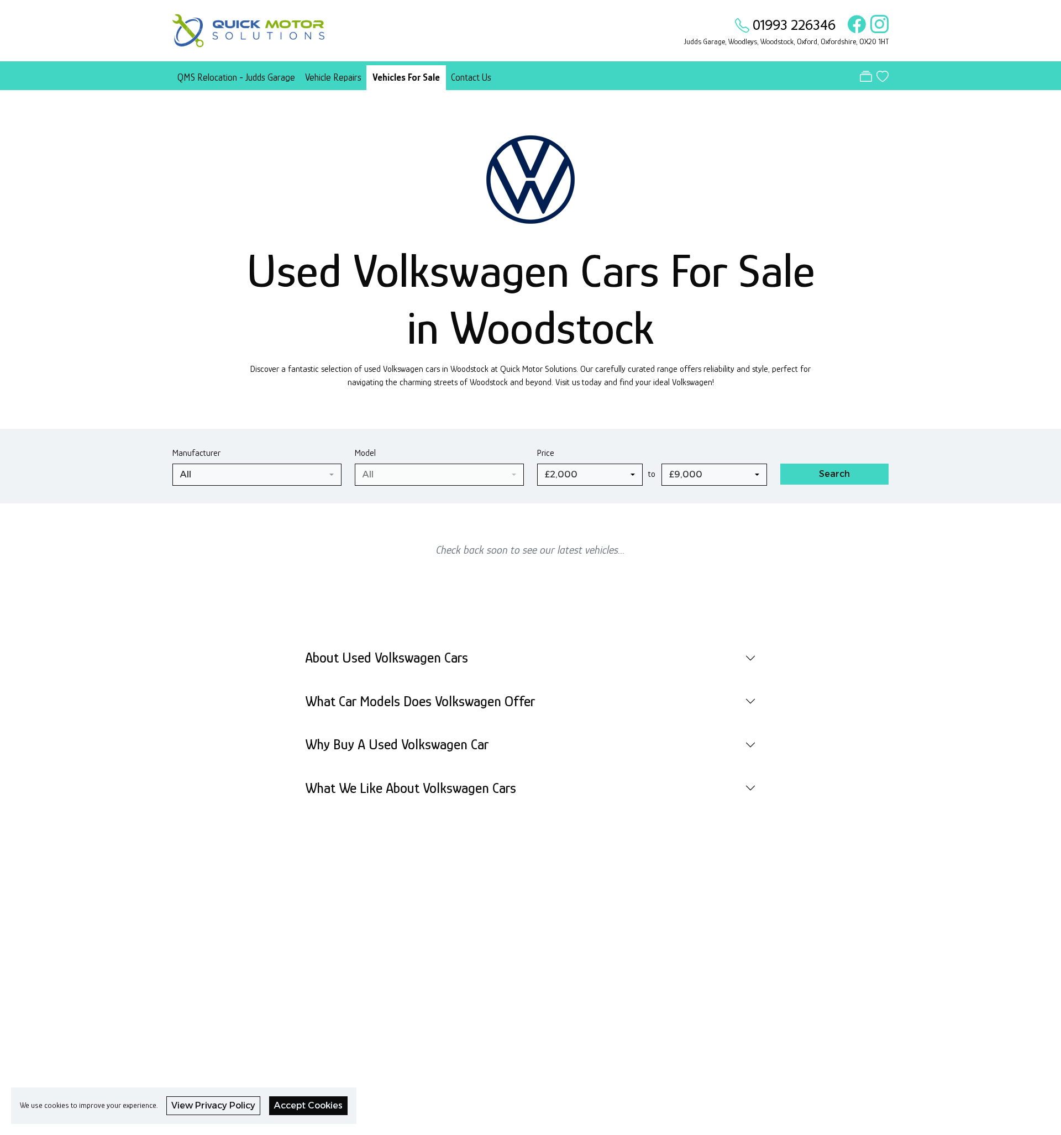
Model (365, 453)
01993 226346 (794, 25)
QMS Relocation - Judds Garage (236, 77)
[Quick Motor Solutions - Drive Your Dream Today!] (248, 29)
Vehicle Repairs (333, 77)
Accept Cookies (308, 1105)
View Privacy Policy (213, 1105)
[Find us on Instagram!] (877, 25)
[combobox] (257, 474)
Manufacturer (196, 453)
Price (545, 453)
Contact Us (471, 77)
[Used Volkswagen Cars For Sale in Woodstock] (530, 185)
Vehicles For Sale (406, 77)
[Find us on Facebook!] (854, 25)
